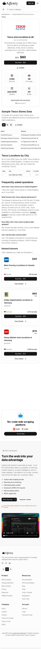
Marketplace (6, 14)
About (3, 608)
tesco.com (20, 103)
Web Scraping (6, 579)
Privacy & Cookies (8, 618)
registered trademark (19, 633)
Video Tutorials (27, 592)
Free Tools (25, 599)
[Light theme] (3, 569)
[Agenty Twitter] (6, 563)
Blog (23, 586)
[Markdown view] (11, 124)
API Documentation (28, 583)
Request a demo (25, 499)
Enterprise (5, 592)
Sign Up (30, 3)
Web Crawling (6, 586)
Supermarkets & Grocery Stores (22, 14)
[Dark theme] (10, 569)
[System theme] (7, 569)
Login (24, 612)
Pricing (4, 589)
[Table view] (4, 124)
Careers (4, 615)
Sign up (24, 608)
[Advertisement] (20, 386)
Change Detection (8, 583)
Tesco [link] (4, 17)
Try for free (20, 434)
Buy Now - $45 (20, 279)
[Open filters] (3, 9)
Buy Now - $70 (20, 354)
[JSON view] (7, 124)
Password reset (27, 615)
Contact (4, 612)
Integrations (26, 595)
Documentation (27, 579)
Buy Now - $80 (20, 62)
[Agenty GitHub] (3, 563)
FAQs (23, 589)
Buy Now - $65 (20, 316)
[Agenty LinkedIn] (10, 563)
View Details (19, 284)
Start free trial (7, 499)
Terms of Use (6, 621)
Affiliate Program (7, 595)
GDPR (3, 624)
